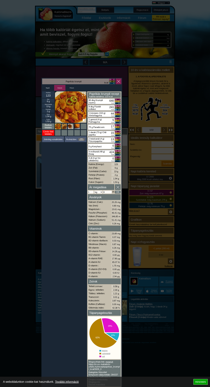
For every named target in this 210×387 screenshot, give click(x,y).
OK (117, 192)
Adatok (59, 88)
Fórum (72, 88)
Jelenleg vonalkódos (53, 139)
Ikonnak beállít (58, 120)
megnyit (109, 362)
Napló (48, 88)
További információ (67, 381)
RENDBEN (200, 382)
